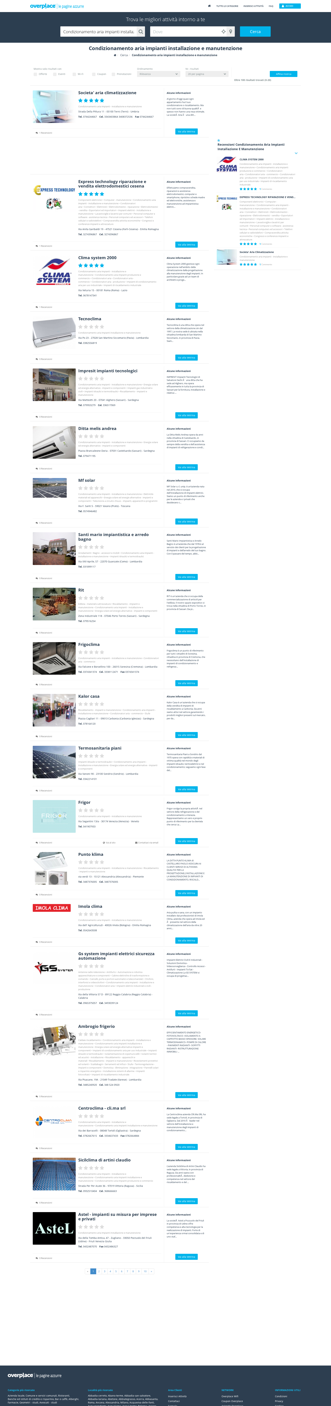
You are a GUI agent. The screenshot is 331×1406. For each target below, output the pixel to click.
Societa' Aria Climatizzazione (257, 252)
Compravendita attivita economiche (121, 220)
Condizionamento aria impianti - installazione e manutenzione (110, 106)
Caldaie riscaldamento (89, 1040)
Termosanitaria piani (99, 748)
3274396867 (90, 234)
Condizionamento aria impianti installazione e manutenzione (109, 332)
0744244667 (90, 116)
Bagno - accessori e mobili (106, 552)
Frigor (84, 802)
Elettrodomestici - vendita (266, 215)
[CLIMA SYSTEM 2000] (227, 164)
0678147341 (90, 295)
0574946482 (90, 511)
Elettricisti (102, 206)
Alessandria (112, 1402)
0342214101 (90, 779)
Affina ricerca (283, 74)
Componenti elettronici (90, 199)
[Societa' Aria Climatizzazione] (227, 257)
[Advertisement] (119, 157)
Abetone (112, 1399)
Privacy (279, 1401)
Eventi (61, 74)
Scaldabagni (97, 1064)
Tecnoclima (89, 318)
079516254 (89, 621)
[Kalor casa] (54, 710)
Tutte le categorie (227, 6)
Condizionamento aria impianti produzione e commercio (124, 1180)
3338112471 (111, 671)
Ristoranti (63, 1395)
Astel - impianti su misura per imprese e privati (117, 1216)
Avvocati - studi (48, 1402)
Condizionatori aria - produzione (108, 281)
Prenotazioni (124, 74)
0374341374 (90, 671)
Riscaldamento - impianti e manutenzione (99, 710)
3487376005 (90, 881)
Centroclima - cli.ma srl (102, 1108)
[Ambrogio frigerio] (54, 1040)
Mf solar (86, 480)
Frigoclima (89, 644)
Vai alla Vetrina (186, 131)
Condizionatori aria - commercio (126, 713)
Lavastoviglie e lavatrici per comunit (113, 213)
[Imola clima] (54, 908)
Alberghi (73, 1399)
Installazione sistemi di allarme (118, 1071)
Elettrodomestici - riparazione (124, 206)
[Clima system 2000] (54, 271)
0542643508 (90, 930)
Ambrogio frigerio (96, 1026)
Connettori (89, 206)
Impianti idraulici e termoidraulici (101, 391)
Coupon (101, 74)
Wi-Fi (80, 74)
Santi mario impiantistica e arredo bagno (113, 537)
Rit (81, 590)
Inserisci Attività (177, 1396)
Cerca (255, 31)
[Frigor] (54, 816)
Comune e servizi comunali (41, 1395)
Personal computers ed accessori (126, 217)
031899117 (89, 566)
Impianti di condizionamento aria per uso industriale (119, 1050)
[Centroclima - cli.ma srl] (54, 1122)
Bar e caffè (61, 1399)
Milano (124, 1402)
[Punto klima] (54, 868)
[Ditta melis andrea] (54, 442)
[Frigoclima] (54, 658)
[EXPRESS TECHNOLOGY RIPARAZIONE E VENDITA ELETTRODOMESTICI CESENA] (227, 202)
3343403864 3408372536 (118, 116)
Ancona (100, 1402)
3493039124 (111, 1003)
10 (145, 1271)
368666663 (110, 1191)
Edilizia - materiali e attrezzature (94, 603)
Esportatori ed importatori (102, 210)
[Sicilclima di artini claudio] (54, 1174)
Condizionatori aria (101, 278)
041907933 (89, 826)
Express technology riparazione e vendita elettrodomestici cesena (112, 184)
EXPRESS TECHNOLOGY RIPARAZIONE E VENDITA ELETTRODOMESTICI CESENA (268, 197)
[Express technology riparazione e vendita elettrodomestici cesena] (54, 195)
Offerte (43, 74)
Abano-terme (115, 1395)
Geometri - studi (28, 1402)
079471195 (89, 456)
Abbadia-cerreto (97, 1395)
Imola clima (90, 906)
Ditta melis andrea (97, 428)
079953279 (89, 405)
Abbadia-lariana (97, 1399)
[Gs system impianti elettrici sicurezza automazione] (54, 967)
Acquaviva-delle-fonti (141, 1402)
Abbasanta (151, 1399)
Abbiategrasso (127, 1399)
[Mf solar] (54, 488)
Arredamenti (84, 552)
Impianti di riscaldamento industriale (122, 285)
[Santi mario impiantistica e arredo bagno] (54, 548)
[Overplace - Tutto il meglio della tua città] (209, 6)
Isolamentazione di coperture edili (122, 1053)
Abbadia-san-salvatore (137, 1395)
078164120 (89, 723)
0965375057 (90, 1003)
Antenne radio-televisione (91, 972)
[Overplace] (115, 55)
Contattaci (174, 1401)
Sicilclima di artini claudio (104, 1160)
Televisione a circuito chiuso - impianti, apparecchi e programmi (125, 500)
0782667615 (90, 1135)
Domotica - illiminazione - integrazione (122, 1067)
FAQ (271, 6)
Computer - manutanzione (117, 199)
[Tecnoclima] (54, 333)
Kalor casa (89, 696)
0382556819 (90, 343)
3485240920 (90, 1084)
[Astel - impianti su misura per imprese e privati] (54, 1228)
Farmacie (13, 1402)
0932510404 (90, 1191)
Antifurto (111, 972)
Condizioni (281, 1396)
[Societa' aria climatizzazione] (54, 106)
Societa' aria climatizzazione (107, 92)
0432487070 (90, 1246)
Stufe (147, 713)
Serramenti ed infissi (115, 1064)
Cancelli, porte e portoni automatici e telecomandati (116, 978)
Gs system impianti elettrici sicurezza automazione (116, 956)
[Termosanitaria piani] (54, 762)
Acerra (140, 1399)
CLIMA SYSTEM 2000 (252, 159)
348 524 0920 (111, 1084)
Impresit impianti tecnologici (107, 370)
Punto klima (90, 854)
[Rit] (54, 604)
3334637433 (111, 1135)
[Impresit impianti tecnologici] (54, 385)
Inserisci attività (253, 6)
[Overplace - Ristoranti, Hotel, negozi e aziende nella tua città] (57, 6)
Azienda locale (16, 1395)
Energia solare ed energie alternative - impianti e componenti (126, 610)
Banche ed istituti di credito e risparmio (31, 1399)
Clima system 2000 (97, 257)
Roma (91, 1402)
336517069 (109, 405)
